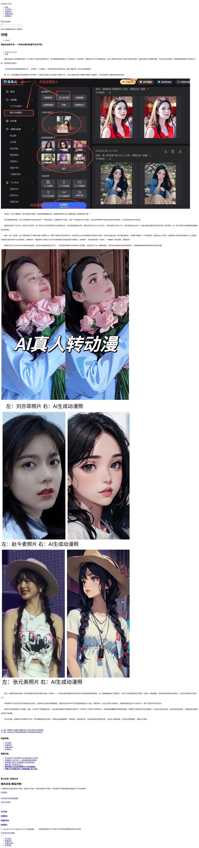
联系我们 (4, 792)
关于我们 (4, 811)
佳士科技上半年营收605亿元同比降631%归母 (21, 758)
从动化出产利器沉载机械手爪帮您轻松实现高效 (24, 732)
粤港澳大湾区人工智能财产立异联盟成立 (20, 762)
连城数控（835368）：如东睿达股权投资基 (20, 760)
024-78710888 (5, 21)
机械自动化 (5, 820)
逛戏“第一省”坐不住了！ (14, 764)
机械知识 (4, 816)
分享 (6, 54)
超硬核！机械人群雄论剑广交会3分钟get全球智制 (25, 730)
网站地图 (30, 829)
